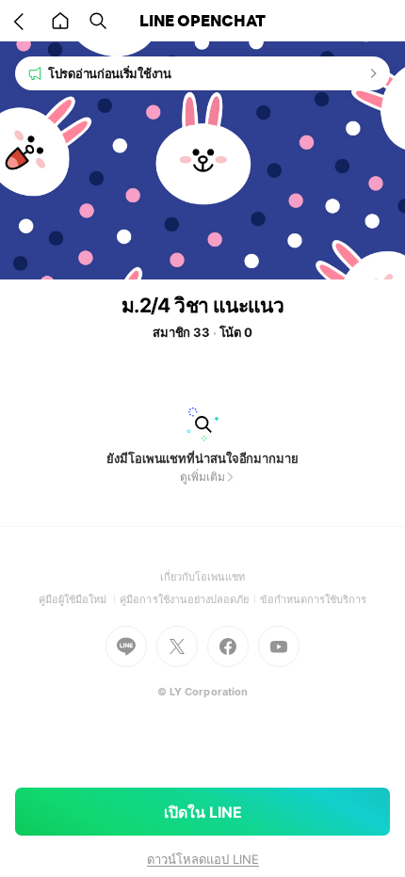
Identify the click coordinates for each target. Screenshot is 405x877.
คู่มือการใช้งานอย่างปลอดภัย (189, 599)
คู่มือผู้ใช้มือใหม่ (80, 599)
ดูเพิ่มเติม (202, 477)
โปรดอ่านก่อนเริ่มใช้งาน (109, 73)
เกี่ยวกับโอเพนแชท (203, 576)
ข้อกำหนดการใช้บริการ (313, 599)
